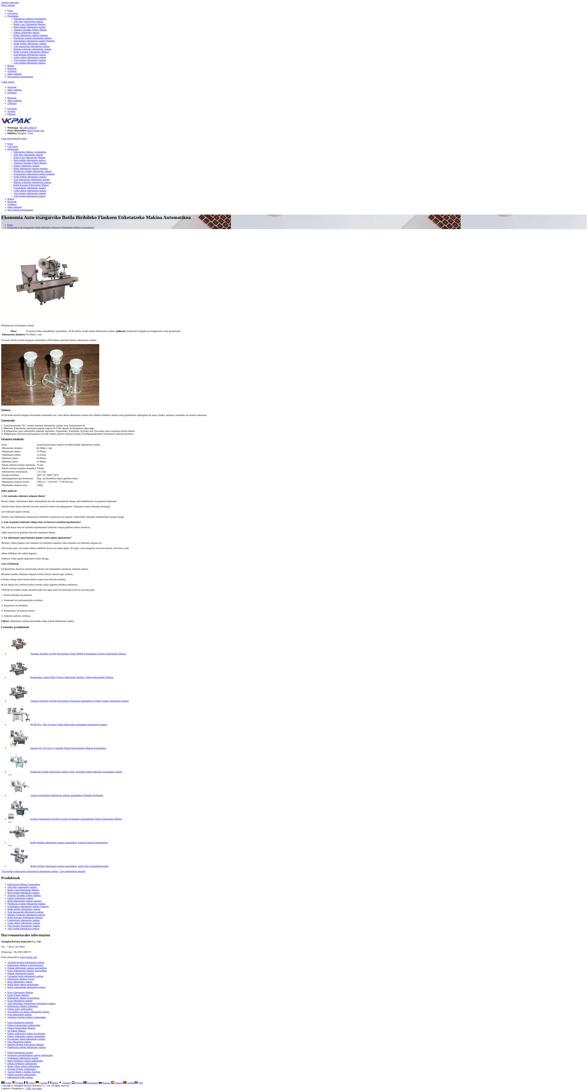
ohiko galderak (14, 74)
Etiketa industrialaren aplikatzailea (23, 1025)
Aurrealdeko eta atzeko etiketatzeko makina (28, 1011)
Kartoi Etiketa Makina (18, 995)
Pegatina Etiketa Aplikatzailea (21, 1069)
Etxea (10, 10)
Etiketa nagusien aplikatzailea (21, 1074)
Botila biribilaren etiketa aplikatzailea (25, 1061)
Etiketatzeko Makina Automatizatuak (25, 965)
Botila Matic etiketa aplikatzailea (23, 984)
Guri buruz (12, 13)
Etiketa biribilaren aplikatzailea (22, 1063)
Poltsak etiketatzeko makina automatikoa (27, 968)
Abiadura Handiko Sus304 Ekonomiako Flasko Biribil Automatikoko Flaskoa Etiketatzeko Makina (78, 653)
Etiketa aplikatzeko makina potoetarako (26, 1036)
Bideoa (10, 65)
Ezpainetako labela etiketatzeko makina (26, 1039)
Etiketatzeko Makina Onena (20, 979)
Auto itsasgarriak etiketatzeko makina (31, 46)
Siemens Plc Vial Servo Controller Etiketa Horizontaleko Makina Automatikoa (68, 748)
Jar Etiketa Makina (16, 1030)
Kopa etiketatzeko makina (19, 1000)
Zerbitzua (12, 71)
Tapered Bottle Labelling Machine (23, 1072)
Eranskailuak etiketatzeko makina (29, 54)
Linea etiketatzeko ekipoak (72, 871)
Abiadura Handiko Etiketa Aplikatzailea (26, 1017)
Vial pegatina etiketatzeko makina (29, 60)
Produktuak (13, 16)
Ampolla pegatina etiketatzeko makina (25, 962)
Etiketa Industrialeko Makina (21, 1028)
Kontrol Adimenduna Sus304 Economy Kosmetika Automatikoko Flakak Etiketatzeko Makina (76, 819)
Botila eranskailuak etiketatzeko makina (26, 987)
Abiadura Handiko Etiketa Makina (30, 30)
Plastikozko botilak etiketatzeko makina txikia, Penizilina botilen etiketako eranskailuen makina (76, 771)
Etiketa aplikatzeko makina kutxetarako (26, 1033)
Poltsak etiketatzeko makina (20, 973)
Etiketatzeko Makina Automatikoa (29, 18)
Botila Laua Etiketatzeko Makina (29, 24)
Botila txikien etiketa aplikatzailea (23, 1066)
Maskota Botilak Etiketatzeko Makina (25, 1044)
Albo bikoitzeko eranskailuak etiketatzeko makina (31, 1003)
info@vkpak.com (35, 130)
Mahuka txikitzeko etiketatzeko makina (32, 49)
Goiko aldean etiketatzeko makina (29, 57)
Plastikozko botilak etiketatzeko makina (32, 38)
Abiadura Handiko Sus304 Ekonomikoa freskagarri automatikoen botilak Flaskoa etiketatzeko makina (79, 701)
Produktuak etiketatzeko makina (22, 1058)
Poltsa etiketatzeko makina (20, 1052)
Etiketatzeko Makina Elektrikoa (22, 1006)
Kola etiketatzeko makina (46, 871)
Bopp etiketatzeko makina (19, 981)
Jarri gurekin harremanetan (20, 76)
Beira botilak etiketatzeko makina (29, 27)
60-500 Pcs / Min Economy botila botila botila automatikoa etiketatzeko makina (68, 724)
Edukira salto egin (10, 2)
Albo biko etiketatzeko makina (28, 21)
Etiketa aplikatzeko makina (26, 32)
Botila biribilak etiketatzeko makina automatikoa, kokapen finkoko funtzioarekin (69, 842)
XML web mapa (34, 1088)
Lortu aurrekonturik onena (14, 138)
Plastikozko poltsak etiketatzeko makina (26, 1047)
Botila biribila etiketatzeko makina (29, 43)
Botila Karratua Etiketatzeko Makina (31, 52)
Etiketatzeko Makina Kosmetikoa (23, 998)
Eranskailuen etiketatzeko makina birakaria (34, 41)
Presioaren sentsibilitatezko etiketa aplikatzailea (30, 1055)
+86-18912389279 (28, 127)
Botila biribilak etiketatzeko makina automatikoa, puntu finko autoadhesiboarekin (69, 866)
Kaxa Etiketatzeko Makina (20, 992)
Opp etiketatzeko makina (19, 1042)
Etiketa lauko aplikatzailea (20, 1009)
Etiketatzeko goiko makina (20, 1077)
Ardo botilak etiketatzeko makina (29, 63)
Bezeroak (12, 68)
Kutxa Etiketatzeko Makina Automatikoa (27, 970)
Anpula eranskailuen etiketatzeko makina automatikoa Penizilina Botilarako (66, 795)
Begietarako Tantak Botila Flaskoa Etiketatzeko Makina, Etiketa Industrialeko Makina (71, 677)
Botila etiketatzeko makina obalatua (30, 35)
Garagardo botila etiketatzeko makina (25, 976)
